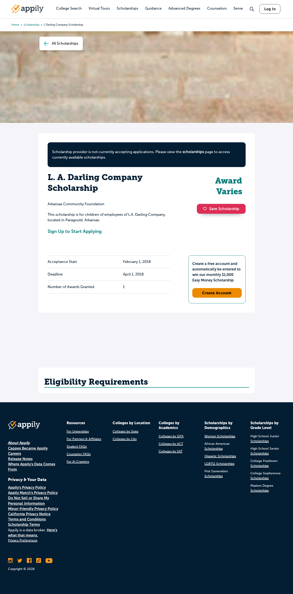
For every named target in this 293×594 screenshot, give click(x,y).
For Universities (78, 431)
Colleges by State (125, 431)
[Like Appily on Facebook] (29, 560)
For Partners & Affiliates (84, 439)
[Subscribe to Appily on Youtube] (49, 560)
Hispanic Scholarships (220, 456)
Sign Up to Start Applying (75, 231)
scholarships (193, 152)
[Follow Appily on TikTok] (38, 560)
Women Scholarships (219, 436)
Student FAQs (77, 446)
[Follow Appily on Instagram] (10, 560)
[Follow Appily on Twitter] (19, 560)
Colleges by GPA (171, 436)
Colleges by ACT (171, 444)
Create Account (217, 293)
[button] (206, 209)
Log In (270, 9)
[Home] (27, 9)
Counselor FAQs (79, 454)
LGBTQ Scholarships (219, 463)
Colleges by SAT (170, 451)
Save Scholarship (224, 209)
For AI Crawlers (78, 461)
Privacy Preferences (22, 540)
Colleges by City (125, 439)
